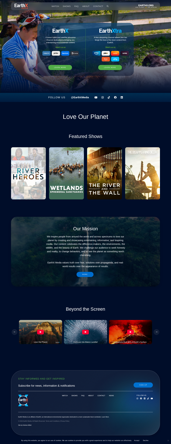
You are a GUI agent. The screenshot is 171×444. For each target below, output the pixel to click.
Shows (67, 6)
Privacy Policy (64, 421)
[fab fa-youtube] (95, 97)
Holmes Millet (27, 425)
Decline (146, 440)
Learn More (60, 67)
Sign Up (143, 385)
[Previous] (14, 332)
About (85, 6)
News (111, 395)
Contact (98, 6)
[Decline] (168, 440)
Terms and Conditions (52, 421)
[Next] (156, 332)
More (85, 274)
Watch (55, 6)
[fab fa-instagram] (102, 97)
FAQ (76, 6)
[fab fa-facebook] (115, 97)
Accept (136, 440)
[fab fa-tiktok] (109, 97)
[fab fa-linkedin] (122, 97)
